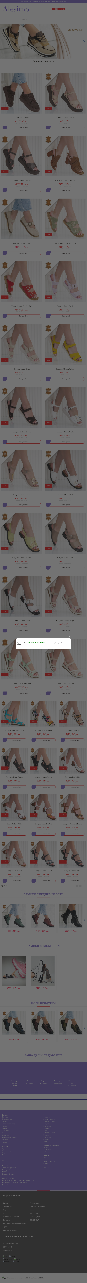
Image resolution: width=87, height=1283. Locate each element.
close (69, 636)
